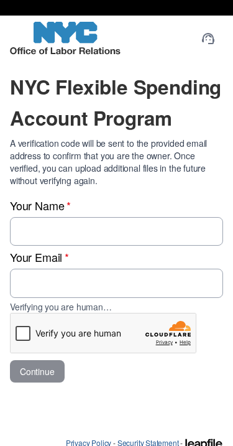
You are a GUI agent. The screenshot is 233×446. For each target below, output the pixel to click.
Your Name (40, 205)
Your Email (39, 257)
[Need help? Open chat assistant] (208, 38)
